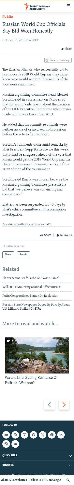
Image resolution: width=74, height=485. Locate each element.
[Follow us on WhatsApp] (6, 444)
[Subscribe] (15, 444)
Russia (7, 17)
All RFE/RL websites (14, 480)
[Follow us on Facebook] (51, 435)
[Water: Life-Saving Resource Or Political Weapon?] (37, 355)
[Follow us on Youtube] (6, 435)
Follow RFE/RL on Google (45, 480)
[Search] (68, 480)
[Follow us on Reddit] (15, 435)
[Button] (66, 49)
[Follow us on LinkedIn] (61, 435)
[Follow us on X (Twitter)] (42, 435)
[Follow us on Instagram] (24, 435)
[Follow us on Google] (33, 435)
